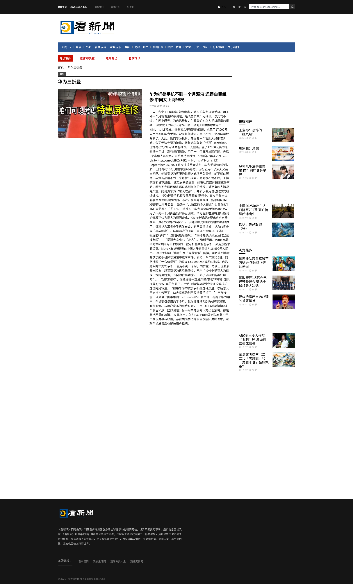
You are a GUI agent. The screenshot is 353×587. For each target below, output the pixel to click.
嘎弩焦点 (111, 58)
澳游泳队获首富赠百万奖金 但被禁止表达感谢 (254, 262)
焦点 (78, 47)
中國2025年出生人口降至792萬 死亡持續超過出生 (253, 209)
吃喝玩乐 (115, 47)
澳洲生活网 (99, 561)
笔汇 (206, 47)
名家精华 (134, 58)
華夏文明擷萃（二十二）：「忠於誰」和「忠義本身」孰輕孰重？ (254, 360)
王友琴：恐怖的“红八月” (250, 132)
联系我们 (99, 6)
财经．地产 (141, 47)
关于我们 (233, 47)
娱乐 (128, 47)
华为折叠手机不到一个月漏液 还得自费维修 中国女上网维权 (188, 97)
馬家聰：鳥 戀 (249, 148)
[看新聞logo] (87, 35)
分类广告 (115, 6)
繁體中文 (62, 6)
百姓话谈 (100, 47)
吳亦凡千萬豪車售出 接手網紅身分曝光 (252, 170)
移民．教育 (174, 47)
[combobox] (269, 6)
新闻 (64, 47)
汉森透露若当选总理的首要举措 (254, 298)
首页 (61, 67)
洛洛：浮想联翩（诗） (250, 226)
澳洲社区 (157, 47)
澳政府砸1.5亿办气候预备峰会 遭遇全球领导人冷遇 (253, 281)
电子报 (130, 6)
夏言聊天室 (87, 58)
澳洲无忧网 (136, 561)
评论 (88, 47)
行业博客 (218, 47)
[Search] (292, 6)
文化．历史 (192, 47)
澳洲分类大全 (118, 561)
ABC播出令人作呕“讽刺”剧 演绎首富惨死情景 (252, 339)
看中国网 (83, 561)
